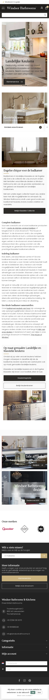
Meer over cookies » (25, 695)
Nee (39, 692)
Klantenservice (24, 578)
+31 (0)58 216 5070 (14, 620)
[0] (46, 8)
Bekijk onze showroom (24, 586)
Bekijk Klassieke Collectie (25, 211)
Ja (33, 692)
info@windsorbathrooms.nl (18, 634)
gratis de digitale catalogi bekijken (21, 228)
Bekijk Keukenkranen (24, 385)
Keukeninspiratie (24, 378)
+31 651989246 (13, 627)
